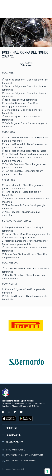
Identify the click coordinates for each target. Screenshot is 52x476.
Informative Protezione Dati (13, 469)
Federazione (26, 65)
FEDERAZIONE (13, 434)
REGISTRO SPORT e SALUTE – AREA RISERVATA (24, 455)
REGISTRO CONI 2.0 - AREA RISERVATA (21, 460)
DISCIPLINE (11, 427)
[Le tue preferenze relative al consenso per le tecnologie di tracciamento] (47, 471)
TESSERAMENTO (14, 441)
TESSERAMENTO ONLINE (15, 450)
